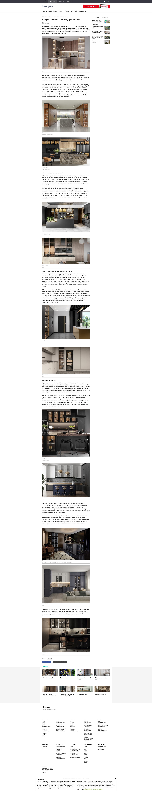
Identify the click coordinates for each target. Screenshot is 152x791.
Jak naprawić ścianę (74, 754)
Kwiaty (85, 762)
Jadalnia (71, 728)
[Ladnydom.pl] (45, 1)
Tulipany (85, 750)
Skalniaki (86, 724)
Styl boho (72, 730)
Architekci (100, 728)
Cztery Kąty (44, 747)
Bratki (85, 758)
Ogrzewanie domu (46, 732)
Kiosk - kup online (91, 6)
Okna (43, 725)
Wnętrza (55, 11)
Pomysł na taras (101, 749)
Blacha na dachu (59, 730)
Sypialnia (72, 724)
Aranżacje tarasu (87, 730)
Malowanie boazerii (60, 726)
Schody (43, 722)
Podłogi (57, 721)
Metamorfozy (73, 729)
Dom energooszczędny (61, 758)
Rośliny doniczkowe (88, 725)
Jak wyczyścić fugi (74, 750)
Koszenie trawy (87, 729)
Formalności (44, 729)
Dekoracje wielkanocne (102, 730)
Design (60, 11)
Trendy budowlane (82, 11)
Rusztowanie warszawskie (61, 728)
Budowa (45, 11)
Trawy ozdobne (87, 741)
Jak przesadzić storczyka (75, 747)
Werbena (86, 761)
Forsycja (85, 756)
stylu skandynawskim (61, 395)
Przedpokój (72, 726)
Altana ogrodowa (87, 722)
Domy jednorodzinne (102, 746)
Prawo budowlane (59, 747)
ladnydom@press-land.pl (47, 768)
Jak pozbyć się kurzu (74, 752)
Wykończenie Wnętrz (60, 722)
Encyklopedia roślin (88, 733)
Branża (99, 747)
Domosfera (44, 16)
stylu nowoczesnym (47, 177)
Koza (57, 752)
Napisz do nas (45, 770)
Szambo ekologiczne (60, 732)
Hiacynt (85, 746)
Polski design (100, 729)
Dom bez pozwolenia (60, 746)
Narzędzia (58, 725)
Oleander (86, 752)
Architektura (66, 11)
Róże (85, 749)
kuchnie (49, 16)
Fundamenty (44, 733)
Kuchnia (71, 725)
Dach (43, 728)
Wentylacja (58, 756)
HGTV (75, 11)
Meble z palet (87, 728)
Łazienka (72, 722)
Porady (43, 721)
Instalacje (44, 735)
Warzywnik (86, 732)
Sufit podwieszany (60, 729)
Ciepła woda (44, 730)
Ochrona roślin (87, 726)
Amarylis (85, 753)
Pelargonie (86, 757)
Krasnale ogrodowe (88, 734)
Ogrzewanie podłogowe (61, 753)
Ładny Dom (44, 746)
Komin (43, 724)
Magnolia (86, 737)
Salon (71, 721)
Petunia (85, 760)
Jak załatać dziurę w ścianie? (76, 749)
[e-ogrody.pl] (61, 1)
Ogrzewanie (58, 750)
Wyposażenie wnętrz (102, 722)
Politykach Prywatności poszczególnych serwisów (93, 789)
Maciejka (86, 754)
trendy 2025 (49, 658)
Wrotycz (85, 735)
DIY (72, 11)
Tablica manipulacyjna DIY (75, 757)
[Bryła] (69, 1)
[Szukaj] (105, 1)
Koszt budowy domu (46, 726)
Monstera (86, 721)
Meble (99, 721)
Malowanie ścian (59, 724)
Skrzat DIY (72, 746)
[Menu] (108, 1)
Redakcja (44, 772)
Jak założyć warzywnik (75, 753)
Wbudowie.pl (58, 749)
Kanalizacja (58, 757)
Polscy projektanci (101, 726)
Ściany (43, 734)
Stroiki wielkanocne (102, 732)
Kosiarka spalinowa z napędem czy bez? (88, 739)
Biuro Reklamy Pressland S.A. (48, 769)
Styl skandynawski (74, 732)
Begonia (85, 747)
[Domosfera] (53, 1)
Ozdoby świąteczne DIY (103, 725)
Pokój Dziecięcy (101, 724)
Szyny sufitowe (59, 754)
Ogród (50, 11)
